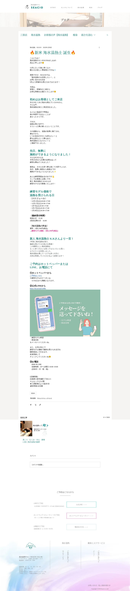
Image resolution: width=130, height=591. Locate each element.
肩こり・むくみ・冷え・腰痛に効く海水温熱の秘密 (34, 441)
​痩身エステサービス (96, 543)
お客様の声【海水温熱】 (56, 35)
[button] (80, 7)
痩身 (75, 35)
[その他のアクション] (99, 47)
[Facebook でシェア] (31, 405)
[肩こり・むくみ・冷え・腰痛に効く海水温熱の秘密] (34, 428)
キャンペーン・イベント (44, 398)
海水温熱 (35, 35)
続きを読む (87, 35)
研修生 (33, 393)
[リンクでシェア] (40, 405)
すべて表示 (106, 417)
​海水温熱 (65, 543)
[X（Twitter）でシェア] (35, 405)
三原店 (23, 35)
